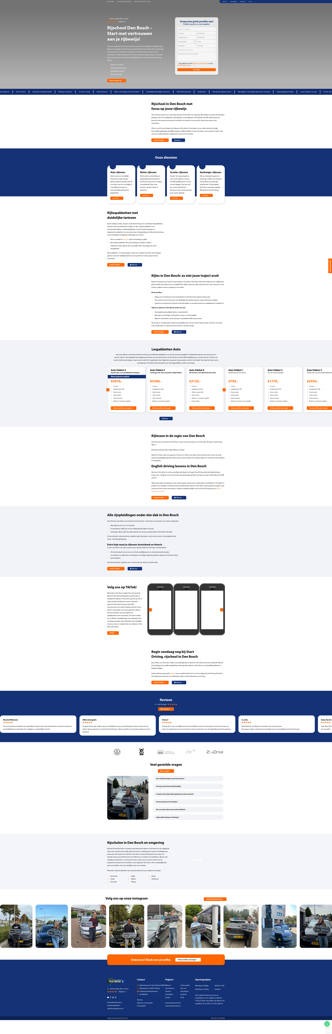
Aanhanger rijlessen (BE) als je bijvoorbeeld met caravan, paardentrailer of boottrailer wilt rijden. (141, 532)
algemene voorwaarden (200, 63)
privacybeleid (181, 65)
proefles (172, 673)
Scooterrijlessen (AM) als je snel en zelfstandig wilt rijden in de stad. (132, 529)
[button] (327, 1023)
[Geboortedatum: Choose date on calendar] (195, 42)
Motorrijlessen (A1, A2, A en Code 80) (122, 525)
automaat (126, 239)
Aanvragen (196, 69)
